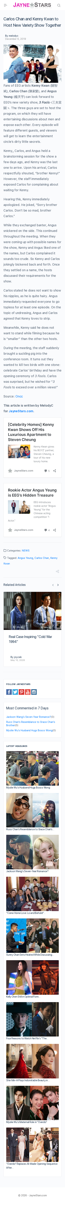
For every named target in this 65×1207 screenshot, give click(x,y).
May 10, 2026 (18, 660)
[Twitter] (15, 691)
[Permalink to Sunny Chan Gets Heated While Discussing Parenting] (32, 935)
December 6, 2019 (15, 39)
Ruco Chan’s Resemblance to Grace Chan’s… (30, 829)
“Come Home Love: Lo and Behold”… (25, 913)
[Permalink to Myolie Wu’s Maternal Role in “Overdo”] (32, 1103)
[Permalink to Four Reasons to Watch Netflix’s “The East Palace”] (32, 1019)
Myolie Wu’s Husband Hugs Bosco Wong (29, 730)
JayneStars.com (21, 411)
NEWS (25, 550)
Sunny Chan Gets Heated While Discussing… (30, 954)
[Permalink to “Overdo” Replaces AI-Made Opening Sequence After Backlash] (32, 1145)
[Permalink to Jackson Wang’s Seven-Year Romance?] (32, 852)
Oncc (19, 396)
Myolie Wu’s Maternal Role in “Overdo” (26, 1122)
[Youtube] (28, 691)
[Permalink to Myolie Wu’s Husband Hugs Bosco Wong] (32, 768)
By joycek (16, 657)
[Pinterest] (21, 691)
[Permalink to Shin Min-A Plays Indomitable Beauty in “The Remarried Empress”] (32, 1061)
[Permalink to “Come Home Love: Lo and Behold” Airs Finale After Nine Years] (32, 894)
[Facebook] (9, 691)
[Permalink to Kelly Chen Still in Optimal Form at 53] (32, 977)
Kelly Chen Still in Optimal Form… (23, 996)
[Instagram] (34, 691)
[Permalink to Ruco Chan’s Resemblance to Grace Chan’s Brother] (32, 810)
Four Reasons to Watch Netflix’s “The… (27, 1038)
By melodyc (11, 36)
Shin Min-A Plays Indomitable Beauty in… (28, 1080)
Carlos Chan (41, 558)
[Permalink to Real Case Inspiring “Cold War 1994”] (32, 611)
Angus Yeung (25, 558)
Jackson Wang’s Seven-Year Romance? (28, 716)
